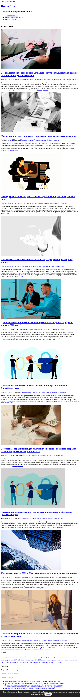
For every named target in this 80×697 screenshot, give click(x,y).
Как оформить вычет (43, 266)
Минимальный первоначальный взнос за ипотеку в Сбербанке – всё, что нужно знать (33, 687)
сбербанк (8, 662)
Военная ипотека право (28, 79)
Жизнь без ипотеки (26, 140)
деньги (43, 657)
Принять (48, 694)
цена (51, 662)
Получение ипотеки (57, 329)
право (56, 660)
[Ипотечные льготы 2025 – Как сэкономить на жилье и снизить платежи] (31, 569)
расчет (72, 660)
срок (30, 662)
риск (76, 660)
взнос (17, 657)
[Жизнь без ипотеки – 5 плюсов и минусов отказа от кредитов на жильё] (31, 132)
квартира (30, 660)
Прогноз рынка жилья (59, 392)
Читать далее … (42, 90)
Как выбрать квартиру (46, 640)
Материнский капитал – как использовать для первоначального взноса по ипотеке (32, 681)
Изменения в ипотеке (27, 392)
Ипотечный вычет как (27, 266)
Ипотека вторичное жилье (29, 640)
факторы (47, 662)
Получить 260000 (61, 203)
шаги (54, 662)
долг (55, 657)
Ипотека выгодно (10, 19)
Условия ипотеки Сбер (55, 518)
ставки (35, 662)
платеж (47, 660)
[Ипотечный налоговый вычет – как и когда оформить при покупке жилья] (31, 255)
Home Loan (8, 6)
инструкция (8, 660)
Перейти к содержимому (9, 1)
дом (62, 657)
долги (59, 657)
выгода (30, 657)
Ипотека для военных (70, 79)
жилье (67, 657)
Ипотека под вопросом (43, 392)
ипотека (17, 659)
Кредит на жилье (44, 329)
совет (21, 662)
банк (13, 657)
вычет (38, 657)
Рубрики (4, 670)
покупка (52, 660)
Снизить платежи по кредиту (47, 577)
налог (43, 660)
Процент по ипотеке (40, 518)
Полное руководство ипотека (14, 17)
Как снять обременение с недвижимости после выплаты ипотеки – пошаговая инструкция (35, 683)
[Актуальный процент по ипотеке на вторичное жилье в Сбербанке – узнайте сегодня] (33, 508)
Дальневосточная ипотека (29, 329)
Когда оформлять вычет (58, 266)
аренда (6, 657)
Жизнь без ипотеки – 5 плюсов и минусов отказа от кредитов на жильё (38, 136)
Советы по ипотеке (11, 16)
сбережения (15, 662)
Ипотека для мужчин (45, 455)
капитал (24, 660)
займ (75, 657)
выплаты (34, 657)
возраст (21, 657)
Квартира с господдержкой (45, 203)
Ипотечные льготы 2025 (28, 577)
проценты (67, 660)
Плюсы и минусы (40, 140)
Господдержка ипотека (28, 203)
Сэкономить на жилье (64, 577)
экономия (59, 662)
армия (9, 657)
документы (49, 657)
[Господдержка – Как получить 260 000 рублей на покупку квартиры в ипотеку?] (31, 192)
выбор (25, 657)
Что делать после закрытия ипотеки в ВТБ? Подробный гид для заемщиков (30, 688)
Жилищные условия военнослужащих (49, 79)
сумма (43, 662)
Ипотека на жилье (26, 518)
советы (25, 662)
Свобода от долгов (53, 140)
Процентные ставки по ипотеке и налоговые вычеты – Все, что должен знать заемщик (34, 685)
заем (71, 657)
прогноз (60, 660)
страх (39, 662)
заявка (2, 660)
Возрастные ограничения (28, 455)
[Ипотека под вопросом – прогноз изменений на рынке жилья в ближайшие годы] (33, 381)
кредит (38, 660)
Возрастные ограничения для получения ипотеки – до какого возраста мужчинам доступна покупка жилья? (38, 450)
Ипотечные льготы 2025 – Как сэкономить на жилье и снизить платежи (39, 573)
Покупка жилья (58, 455)
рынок (2, 662)
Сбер (2, 657)
